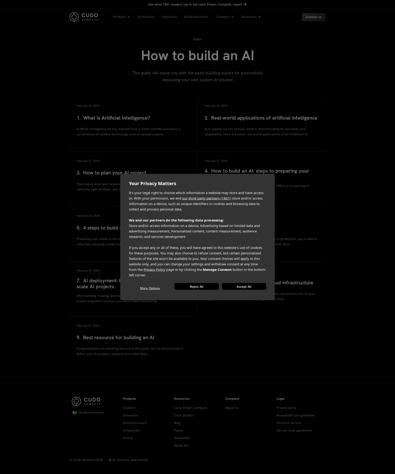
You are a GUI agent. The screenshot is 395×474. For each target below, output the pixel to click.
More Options (150, 288)
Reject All (196, 286)
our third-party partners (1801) (206, 198)
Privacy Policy (154, 269)
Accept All (244, 286)
